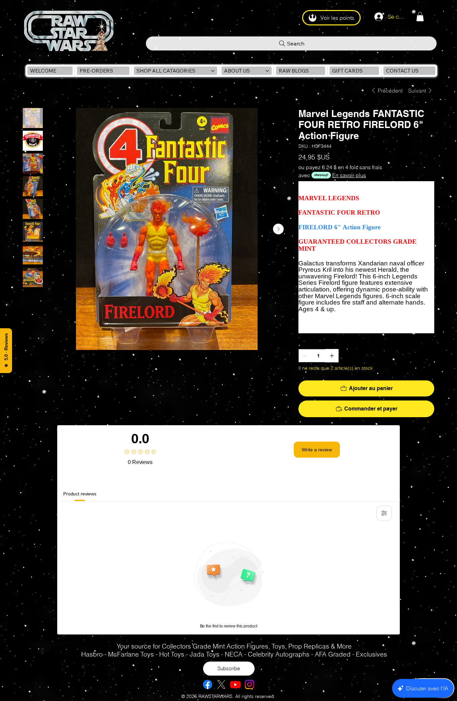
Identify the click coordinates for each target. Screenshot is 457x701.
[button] (420, 16)
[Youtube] (235, 684)
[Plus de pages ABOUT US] (267, 71)
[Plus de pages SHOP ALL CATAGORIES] (212, 71)
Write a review (317, 449)
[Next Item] (278, 229)
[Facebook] (207, 684)
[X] (221, 684)
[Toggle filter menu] (384, 513)
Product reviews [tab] (79, 493)
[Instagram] (249, 684)
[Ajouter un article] (332, 355)
